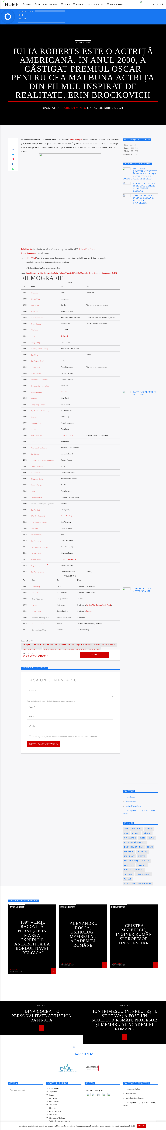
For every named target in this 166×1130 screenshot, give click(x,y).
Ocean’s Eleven (36, 442)
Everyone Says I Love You (40, 386)
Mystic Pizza (35, 299)
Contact (51, 1095)
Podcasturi (117, 4)
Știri (28, 4)
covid (152, 838)
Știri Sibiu (52, 1108)
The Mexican (35, 454)
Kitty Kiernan (66, 392)
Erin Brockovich (37, 435)
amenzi (149, 829)
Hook (33, 336)
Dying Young (35, 343)
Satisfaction (35, 305)
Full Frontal (35, 473)
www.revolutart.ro (133, 1089)
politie (145, 861)
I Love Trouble (36, 374)
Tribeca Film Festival (87, 249)
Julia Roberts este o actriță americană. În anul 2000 (72, 649)
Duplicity (34, 529)
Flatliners (34, 330)
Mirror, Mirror (36, 560)
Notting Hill (35, 429)
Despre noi (53, 1092)
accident (137, 829)
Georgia (78, 139)
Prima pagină (53, 1088)
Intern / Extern (83, 43)
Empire (88, 611)
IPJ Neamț (142, 852)
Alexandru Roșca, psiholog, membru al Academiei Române (144, 187)
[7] (47, 565)
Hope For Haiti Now (39, 624)
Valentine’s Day (36, 535)
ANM (126, 833)
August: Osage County (39, 566)
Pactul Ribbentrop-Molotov (145, 393)
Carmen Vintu (73, 107)
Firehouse (34, 293)
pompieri (142, 865)
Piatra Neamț (131, 861)
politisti (129, 865)
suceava (128, 874)
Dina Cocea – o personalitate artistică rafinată (41, 1015)
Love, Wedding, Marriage (40, 547)
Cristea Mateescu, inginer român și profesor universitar (144, 199)
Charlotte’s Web (36, 498)
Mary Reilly (35, 398)
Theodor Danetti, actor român (144, 590)
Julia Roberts (26, 249)
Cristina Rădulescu (134, 842)
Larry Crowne (36, 553)
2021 (126, 829)
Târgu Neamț (143, 874)
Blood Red (34, 311)
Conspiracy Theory (37, 405)
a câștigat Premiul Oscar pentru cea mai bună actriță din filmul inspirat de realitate (69, 645)
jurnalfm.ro (130, 797)
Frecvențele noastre (89, 4)
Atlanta (71, 139)
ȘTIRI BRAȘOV (55, 1111)
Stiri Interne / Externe (57, 1118)
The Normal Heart (37, 572)
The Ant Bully (36, 510)
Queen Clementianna (68, 559)
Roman (127, 870)
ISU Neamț (129, 856)
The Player (35, 355)
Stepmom (34, 417)
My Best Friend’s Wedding (40, 411)
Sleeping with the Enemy (39, 349)
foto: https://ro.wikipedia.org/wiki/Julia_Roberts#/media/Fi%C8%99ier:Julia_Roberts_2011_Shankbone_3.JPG (71, 273)
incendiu (129, 852)
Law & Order (36, 611)
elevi (150, 847)
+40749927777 (131, 801)
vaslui (127, 879)
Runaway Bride (36, 423)
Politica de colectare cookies (59, 1121)
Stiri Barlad (53, 1098)
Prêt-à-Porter (35, 367)
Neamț (141, 856)
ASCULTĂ (157, 4)
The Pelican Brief (37, 361)
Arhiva (94, 655)
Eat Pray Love (36, 541)
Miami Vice (36, 593)
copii (142, 838)
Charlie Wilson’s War (38, 516)
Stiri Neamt (53, 1105)
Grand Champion (37, 466)
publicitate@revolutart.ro (135, 1098)
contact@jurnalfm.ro (133, 806)
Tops (67, 4)
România (139, 870)
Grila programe (48, 4)
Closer (33, 491)
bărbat (147, 833)
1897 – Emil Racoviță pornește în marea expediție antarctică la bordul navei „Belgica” (140, 174)
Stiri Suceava (53, 1102)
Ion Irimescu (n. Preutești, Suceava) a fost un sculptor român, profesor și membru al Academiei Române (124, 1020)
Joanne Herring (66, 516)
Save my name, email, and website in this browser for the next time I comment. (65, 736)
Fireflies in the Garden (39, 522)
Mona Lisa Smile (37, 479)
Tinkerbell (64, 336)
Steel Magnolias (37, 318)
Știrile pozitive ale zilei (137, 883)
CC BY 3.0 (31, 258)
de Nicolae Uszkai (133, 847)
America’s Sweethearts (39, 448)
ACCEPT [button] (141, 1126)
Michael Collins (36, 392)
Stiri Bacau (53, 1115)
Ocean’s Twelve (36, 485)
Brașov (136, 833)
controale (130, 838)
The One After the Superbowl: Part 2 (98, 605)
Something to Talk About (39, 380)
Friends (34, 605)
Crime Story (36, 587)
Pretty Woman (36, 324)
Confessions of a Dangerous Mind (43, 460)
